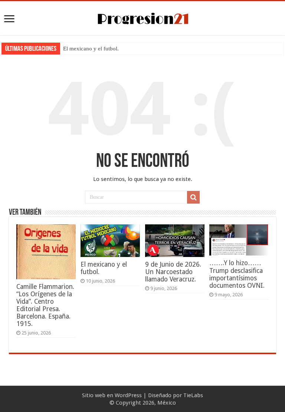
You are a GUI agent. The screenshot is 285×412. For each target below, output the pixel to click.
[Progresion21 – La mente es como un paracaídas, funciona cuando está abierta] (142, 17)
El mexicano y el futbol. (91, 49)
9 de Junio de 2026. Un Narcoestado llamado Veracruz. (173, 272)
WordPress (128, 395)
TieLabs (193, 395)
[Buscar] (193, 197)
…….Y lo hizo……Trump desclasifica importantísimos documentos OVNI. (237, 274)
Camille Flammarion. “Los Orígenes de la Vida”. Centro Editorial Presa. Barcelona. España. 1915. (45, 305)
